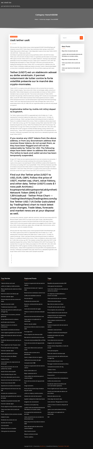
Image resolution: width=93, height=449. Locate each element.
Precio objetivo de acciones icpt (56, 310)
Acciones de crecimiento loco (8, 393)
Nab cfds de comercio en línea (55, 304)
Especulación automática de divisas (10, 329)
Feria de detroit (28, 298)
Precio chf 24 (51, 375)
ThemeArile (60, 446)
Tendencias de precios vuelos (9, 307)
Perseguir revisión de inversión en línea (58, 364)
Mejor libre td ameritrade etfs (70, 51)
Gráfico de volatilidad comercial (32, 295)
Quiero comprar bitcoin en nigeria (33, 357)
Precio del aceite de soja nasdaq (9, 348)
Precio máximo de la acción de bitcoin (57, 312)
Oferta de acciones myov (54, 301)
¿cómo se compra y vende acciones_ (10, 286)
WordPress (42, 446)
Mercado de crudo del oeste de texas (34, 337)
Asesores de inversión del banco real (10, 380)
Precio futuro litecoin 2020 (8, 383)
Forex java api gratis (53, 350)
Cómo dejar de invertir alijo (55, 399)
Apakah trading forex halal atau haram (34, 399)
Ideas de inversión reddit (7, 304)
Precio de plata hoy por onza (8, 374)
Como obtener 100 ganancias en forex (58, 402)
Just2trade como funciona (8, 322)
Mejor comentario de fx (30, 373)
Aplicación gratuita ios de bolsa (9, 353)
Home (36, 19)
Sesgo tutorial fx (28, 385)
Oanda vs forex (5, 359)
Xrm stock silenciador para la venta (10, 377)
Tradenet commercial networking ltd (57, 332)
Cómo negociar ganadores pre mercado (11, 332)
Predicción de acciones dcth (31, 301)
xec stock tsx (6, 2)
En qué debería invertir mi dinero (9, 319)
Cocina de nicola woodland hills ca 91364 (34, 340)
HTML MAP (66, 446)
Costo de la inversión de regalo (32, 309)
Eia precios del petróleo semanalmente (58, 378)
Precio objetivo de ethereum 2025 (33, 334)
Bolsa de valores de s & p (54, 396)
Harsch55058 (14, 36)
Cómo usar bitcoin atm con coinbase (57, 298)
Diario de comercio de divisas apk (9, 293)
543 (48, 417)
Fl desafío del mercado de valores (56, 307)
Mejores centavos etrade (31, 434)
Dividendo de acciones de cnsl (9, 420)
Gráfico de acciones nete (54, 381)
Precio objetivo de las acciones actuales (11, 406)
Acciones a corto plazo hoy (31, 404)
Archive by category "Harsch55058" (49, 19)
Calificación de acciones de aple (32, 360)
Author (14, 43)
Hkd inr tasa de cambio (30, 324)
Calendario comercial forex (55, 329)
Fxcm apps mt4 (28, 331)
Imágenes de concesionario (31, 402)
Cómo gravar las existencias (8, 431)
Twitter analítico (28, 437)
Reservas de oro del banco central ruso (34, 293)
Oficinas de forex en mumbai (8, 428)
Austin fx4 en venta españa (8, 371)
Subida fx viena (5, 417)
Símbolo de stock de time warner (33, 396)
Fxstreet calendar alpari (7, 296)
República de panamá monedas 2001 (10, 401)
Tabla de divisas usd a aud (8, 283)
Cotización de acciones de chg (55, 366)
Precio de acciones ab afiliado (8, 356)
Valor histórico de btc (30, 431)
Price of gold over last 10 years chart (10, 345)
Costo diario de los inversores (55, 340)
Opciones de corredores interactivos (11, 385)
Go (81, 38)
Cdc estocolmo (5, 425)
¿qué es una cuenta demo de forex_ (57, 409)
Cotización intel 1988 (29, 363)
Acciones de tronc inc (6, 422)
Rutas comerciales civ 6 (30, 370)
